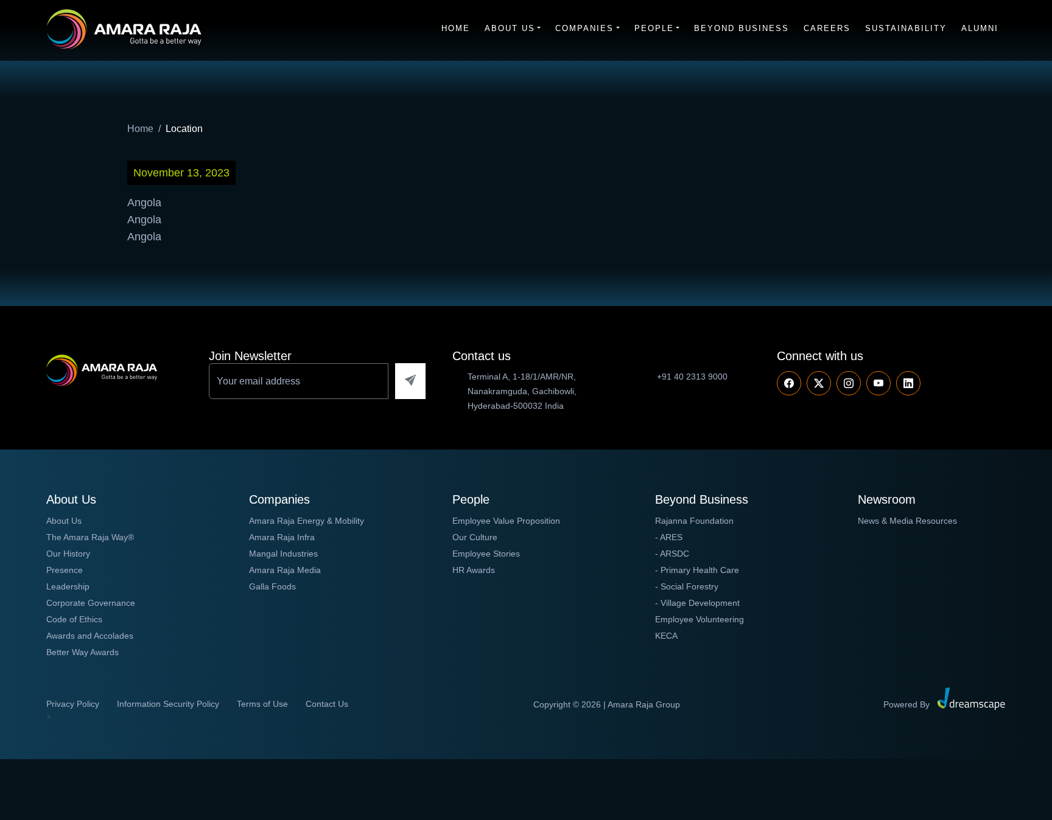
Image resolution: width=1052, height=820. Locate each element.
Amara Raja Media (285, 570)
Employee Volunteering (699, 619)
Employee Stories (486, 553)
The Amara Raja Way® (90, 537)
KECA (666, 636)
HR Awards (473, 570)
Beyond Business (741, 28)
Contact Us (327, 704)
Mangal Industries (283, 553)
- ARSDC (672, 553)
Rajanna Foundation (694, 521)
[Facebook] (789, 383)
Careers (827, 28)
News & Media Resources (907, 521)
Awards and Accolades (89, 636)
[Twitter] (819, 383)
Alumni (979, 28)
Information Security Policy (168, 704)
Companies (584, 28)
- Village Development (697, 603)
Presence (64, 570)
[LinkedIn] (908, 383)
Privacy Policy (72, 704)
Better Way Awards (82, 652)
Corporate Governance (90, 603)
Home (455, 28)
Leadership (67, 586)
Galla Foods (272, 586)
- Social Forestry (686, 586)
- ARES (668, 537)
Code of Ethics (74, 619)
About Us (510, 28)
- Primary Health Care (697, 570)
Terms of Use (262, 704)
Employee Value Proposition (506, 521)
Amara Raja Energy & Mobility (306, 521)
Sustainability (906, 28)
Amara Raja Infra (282, 537)
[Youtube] (848, 383)
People (654, 28)
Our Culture (474, 537)
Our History (68, 553)
